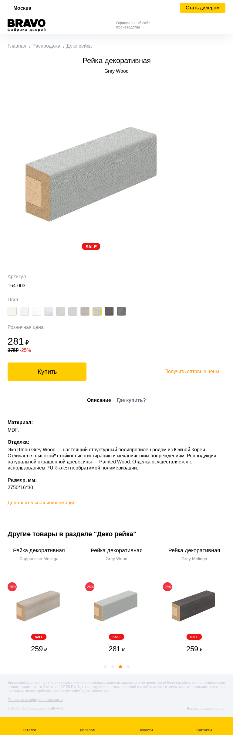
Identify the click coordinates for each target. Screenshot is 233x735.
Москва (22, 8)
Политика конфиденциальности (35, 700)
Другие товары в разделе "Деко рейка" (72, 534)
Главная (17, 45)
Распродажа (46, 45)
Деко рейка (79, 45)
